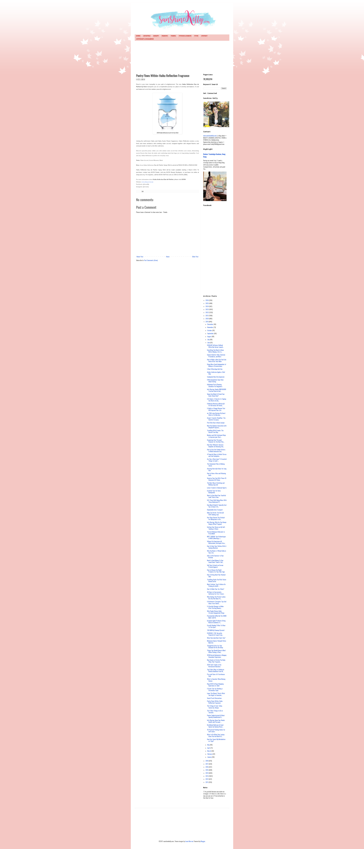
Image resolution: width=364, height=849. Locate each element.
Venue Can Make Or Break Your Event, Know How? (216, 395)
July (208, 339)
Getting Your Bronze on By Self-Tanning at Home (216, 528)
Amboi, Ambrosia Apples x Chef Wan (216, 373)
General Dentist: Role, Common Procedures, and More (216, 356)
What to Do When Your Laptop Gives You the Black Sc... (215, 735)
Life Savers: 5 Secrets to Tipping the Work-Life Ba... (216, 400)
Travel (173, 36)
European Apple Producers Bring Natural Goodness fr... (216, 622)
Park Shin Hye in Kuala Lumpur (216, 423)
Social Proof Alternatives (214, 698)
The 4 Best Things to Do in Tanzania (215, 712)
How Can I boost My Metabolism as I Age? (216, 740)
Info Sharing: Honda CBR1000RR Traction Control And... (216, 390)
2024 (207, 306)
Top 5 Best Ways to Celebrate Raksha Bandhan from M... (215, 670)
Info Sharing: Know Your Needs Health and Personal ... (216, 721)
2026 (207, 300)
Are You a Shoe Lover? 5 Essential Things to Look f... (217, 460)
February (210, 754)
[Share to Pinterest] (144, 79)
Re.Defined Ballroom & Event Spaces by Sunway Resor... (215, 726)
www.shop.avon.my (147, 182)
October (209, 330)
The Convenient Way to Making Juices (216, 465)
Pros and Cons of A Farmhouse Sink (216, 675)
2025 (207, 303)
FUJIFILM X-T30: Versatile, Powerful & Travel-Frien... (215, 634)
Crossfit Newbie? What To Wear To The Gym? (216, 626)
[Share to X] (141, 79)
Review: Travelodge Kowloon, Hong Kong (214, 155)
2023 (207, 309)
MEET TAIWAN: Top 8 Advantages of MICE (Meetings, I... (216, 537)
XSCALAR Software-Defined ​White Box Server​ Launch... (215, 346)
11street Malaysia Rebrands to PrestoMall (216, 533)
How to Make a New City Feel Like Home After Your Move (216, 360)
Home (138, 36)
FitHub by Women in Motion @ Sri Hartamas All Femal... (216, 405)
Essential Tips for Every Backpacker (214, 492)
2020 (207, 318)
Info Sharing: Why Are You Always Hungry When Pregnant (216, 523)
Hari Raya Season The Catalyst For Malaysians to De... (216, 518)
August (209, 336)
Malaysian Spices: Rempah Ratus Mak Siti (216, 642)
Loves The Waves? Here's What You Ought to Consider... (216, 694)
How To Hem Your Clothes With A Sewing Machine (216, 547)
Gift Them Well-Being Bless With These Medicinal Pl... (217, 501)
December (210, 324)
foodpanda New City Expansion (215, 377)
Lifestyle (146, 36)
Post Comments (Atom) (151, 260)
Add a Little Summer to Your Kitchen (215, 557)
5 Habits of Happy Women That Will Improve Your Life (216, 409)
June (208, 342)
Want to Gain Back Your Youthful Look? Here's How (216, 496)
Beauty (156, 36)
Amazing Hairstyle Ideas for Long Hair (216, 470)
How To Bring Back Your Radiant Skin (216, 576)
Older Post (195, 256)
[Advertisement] (182, 57)
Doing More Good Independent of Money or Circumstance (216, 365)
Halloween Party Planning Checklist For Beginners (214, 385)
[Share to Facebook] (142, 79)
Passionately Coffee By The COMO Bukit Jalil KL (216, 617)
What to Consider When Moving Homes (216, 680)
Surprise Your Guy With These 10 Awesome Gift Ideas (216, 479)
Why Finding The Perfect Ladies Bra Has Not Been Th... (216, 598)
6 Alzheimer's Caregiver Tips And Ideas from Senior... (216, 602)
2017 (207, 764)
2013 (207, 776)
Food (196, 36)
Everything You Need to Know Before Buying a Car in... (215, 351)
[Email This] (137, 79)
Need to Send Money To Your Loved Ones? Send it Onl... (215, 561)
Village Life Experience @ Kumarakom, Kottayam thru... (216, 542)
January (209, 757)
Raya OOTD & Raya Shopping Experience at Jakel (215, 685)
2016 (207, 767)
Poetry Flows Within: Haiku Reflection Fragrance (214, 702)
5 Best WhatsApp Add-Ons (214, 369)
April (208, 748)
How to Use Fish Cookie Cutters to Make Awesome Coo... (216, 450)
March (209, 751)
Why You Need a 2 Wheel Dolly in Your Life (216, 552)
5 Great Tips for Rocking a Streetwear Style (215, 689)
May (208, 745)
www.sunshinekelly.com (210, 136)
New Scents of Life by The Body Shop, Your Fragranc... (216, 661)
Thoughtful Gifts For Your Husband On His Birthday (215, 647)
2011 (207, 782)
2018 (207, 761)
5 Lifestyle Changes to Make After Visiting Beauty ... (215, 607)
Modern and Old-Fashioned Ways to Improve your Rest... (216, 436)
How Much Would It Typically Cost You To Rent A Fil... (217, 506)
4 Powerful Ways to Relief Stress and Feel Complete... (216, 455)
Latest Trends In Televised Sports (217, 488)
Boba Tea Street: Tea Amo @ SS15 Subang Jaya (215, 514)
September (210, 333)
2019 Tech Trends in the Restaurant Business (214, 666)
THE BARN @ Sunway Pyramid (215, 630)
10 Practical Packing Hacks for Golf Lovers (216, 731)
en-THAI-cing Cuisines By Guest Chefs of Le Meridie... (216, 414)
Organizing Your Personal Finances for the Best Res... (215, 441)
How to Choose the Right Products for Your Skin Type (216, 571)
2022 (207, 312)
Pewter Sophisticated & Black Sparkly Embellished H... (215, 716)
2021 (207, 315)
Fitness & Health (185, 36)
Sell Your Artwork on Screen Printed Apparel (215, 566)
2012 (207, 779)
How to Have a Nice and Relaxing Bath (216, 474)
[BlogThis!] (139, 79)
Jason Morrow (189, 841)
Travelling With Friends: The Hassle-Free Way (215, 431)
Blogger (203, 841)
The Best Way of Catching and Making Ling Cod (216, 484)
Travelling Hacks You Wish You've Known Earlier (216, 580)
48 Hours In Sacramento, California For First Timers (215, 593)
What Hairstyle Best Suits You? (216, 638)
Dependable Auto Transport (215, 510)
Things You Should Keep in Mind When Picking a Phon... (216, 651)
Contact (204, 36)
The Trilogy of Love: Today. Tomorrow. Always (214, 707)
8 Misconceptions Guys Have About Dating (215, 381)
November (210, 327)
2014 (207, 773)
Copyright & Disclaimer (145, 39)
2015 (207, 770)
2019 (207, 321)
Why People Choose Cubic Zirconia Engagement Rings (215, 612)
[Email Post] (142, 191)
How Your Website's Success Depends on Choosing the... (215, 446)
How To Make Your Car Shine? (215, 589)
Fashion (165, 36)
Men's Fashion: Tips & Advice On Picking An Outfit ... (216, 585)
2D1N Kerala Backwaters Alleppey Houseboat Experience (216, 656)
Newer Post (140, 256)
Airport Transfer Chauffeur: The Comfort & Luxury (216, 419)
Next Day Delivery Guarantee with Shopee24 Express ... (216, 427)
